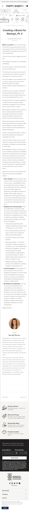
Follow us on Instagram (12, 483)
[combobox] (16, 453)
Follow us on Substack (19, 483)
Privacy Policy (11, 469)
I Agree (5, 508)
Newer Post (23, 397)
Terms (16, 469)
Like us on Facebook (10, 483)
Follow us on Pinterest (17, 483)
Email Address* (6, 450)
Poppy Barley (14, 6)
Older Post (5, 397)
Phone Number (19, 450)
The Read (8, 25)
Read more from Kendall (13, 374)
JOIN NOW (14, 458)
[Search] (23, 6)
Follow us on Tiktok (14, 483)
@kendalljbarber (6, 372)
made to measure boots (10, 81)
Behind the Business (18, 25)
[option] (14, 2)
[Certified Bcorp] (14, 477)
